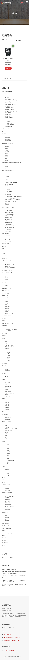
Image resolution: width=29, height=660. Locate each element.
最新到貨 (4, 535)
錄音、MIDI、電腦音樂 (10, 201)
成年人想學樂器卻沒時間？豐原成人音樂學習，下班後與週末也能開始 (14, 585)
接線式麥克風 (8, 139)
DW (3, 248)
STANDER (4, 318)
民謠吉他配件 (5, 290)
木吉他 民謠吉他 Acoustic (8, 207)
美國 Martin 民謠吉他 (10, 212)
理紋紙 (8, 453)
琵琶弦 (8, 359)
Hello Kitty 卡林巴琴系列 (11, 101)
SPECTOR (4, 282)
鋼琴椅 (6, 394)
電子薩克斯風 (8, 194)
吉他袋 (6, 369)
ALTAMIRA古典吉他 (7, 270)
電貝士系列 (7, 503)
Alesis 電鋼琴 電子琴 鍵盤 (11, 329)
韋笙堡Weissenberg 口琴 (11, 428)
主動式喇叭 (7, 305)
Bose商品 (4, 363)
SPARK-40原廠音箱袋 (10, 267)
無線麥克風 (7, 137)
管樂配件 (7, 445)
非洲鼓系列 (5, 258)
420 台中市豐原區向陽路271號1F (12, 637)
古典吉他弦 (7, 407)
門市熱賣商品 (5, 538)
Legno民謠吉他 (8, 229)
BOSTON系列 (5, 243)
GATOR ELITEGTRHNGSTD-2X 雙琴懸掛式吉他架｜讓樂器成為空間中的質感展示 (14, 572)
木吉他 (6, 276)
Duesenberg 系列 (6, 288)
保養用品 (9, 457)
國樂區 (3, 338)
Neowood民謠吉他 (9, 214)
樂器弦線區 (5, 398)
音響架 (6, 155)
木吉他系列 (7, 499)
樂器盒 (6, 148)
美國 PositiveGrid (6, 260)
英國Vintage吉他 (9, 216)
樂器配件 (4, 379)
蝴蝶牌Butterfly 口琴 (10, 430)
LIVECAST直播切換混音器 (11, 198)
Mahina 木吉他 (8, 219)
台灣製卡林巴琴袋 (9, 117)
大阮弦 (8, 355)
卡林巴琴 (4, 94)
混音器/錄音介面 (9, 313)
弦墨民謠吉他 (8, 231)
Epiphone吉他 (5, 233)
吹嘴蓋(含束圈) (10, 460)
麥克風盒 (7, 146)
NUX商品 (4, 333)
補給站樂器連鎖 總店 (10, 650)
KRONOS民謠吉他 (9, 227)
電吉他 (6, 278)
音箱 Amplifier (5, 523)
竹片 (8, 463)
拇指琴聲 (7, 97)
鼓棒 (6, 384)
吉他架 (6, 150)
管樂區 (3, 441)
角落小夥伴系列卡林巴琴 (11, 99)
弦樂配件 (7, 469)
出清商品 (4, 540)
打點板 (6, 389)
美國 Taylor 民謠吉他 (7, 91)
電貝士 (6, 279)
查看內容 (8, 68)
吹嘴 (8, 458)
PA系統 (7, 303)
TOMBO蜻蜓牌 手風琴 (7, 533)
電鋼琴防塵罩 (8, 386)
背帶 (6, 168)
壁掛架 (6, 166)
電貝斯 (6, 285)
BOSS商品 (4, 365)
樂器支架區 (5, 512)
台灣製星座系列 (8, 126)
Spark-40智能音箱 (9, 264)
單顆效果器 (7, 490)
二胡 (6, 343)
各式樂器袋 (7, 509)
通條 (8, 455)
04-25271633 (7, 634)
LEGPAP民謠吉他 (9, 210)
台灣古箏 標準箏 (9, 345)
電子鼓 (6, 186)
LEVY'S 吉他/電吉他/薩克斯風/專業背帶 (11, 162)
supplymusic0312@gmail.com (11, 640)
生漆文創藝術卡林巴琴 (10, 104)
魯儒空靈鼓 (5, 542)
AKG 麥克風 (8, 241)
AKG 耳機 (7, 239)
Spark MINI (8, 266)
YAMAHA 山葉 (5, 298)
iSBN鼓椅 (7, 396)
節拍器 (6, 376)
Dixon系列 (4, 246)
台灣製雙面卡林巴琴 (10, 109)
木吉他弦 (7, 402)
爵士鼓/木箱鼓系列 (9, 506)
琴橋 (8, 475)
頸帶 (8, 450)
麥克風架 (7, 152)
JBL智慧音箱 (5, 414)
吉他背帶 (7, 497)
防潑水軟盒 (9, 123)
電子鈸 (8, 189)
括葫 (6, 425)
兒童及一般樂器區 (6, 421)
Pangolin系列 (8, 102)
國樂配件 (7, 348)
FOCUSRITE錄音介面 (7, 323)
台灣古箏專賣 (5, 129)
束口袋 (8, 121)
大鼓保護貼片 (8, 391)
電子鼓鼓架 (9, 191)
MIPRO (4, 133)
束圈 (8, 448)
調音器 (3, 482)
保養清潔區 (5, 477)
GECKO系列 (8, 114)
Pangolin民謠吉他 (9, 224)
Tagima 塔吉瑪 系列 (7, 272)
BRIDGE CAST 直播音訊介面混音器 (13, 196)
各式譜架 (7, 517)
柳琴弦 (8, 357)
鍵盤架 (6, 157)
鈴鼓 (6, 439)
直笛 (6, 437)
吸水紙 (8, 452)
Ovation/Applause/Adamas (8, 173)
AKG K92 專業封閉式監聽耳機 (9, 569)
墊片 (8, 462)
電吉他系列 (7, 501)
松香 (8, 473)
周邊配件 (7, 204)
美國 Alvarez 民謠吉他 (10, 221)
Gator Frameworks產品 (7, 143)
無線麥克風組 (8, 140)
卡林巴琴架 (7, 116)
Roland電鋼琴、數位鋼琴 (11, 182)
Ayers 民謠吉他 (8, 222)
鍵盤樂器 (7, 310)
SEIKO (4, 373)
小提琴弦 (7, 409)
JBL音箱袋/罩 (8, 417)
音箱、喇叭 (7, 203)
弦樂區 (3, 466)
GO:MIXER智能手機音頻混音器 (12, 199)
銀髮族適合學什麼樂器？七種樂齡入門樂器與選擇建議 (14, 576)
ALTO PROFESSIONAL (8, 315)
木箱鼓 (3, 253)
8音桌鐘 (7, 427)
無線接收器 (7, 382)
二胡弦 (8, 360)
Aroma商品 (5, 256)
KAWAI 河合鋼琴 (6, 293)
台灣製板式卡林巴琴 (10, 107)
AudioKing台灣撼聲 (6, 528)
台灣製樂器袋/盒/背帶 (7, 492)
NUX (3, 251)
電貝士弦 (7, 405)
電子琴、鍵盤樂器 (9, 184)
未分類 (3, 545)
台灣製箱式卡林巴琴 (10, 106)
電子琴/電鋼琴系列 (9, 496)
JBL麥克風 (7, 419)
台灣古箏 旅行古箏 (9, 347)
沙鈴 (6, 433)
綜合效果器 (7, 370)
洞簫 (6, 341)
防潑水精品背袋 (10, 124)
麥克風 (3, 411)
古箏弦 (8, 352)
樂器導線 (7, 488)
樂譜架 (6, 153)
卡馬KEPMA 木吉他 (9, 226)
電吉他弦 (7, 404)
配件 (6, 158)
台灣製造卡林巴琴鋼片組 (11, 111)
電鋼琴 (6, 311)
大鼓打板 (9, 193)
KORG (3, 320)
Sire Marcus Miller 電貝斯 (8, 170)
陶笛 (6, 435)
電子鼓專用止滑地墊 (10, 393)
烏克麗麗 (4, 335)
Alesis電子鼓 (8, 330)
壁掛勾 (6, 160)
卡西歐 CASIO (5, 295)
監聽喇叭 (7, 308)
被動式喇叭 (7, 306)
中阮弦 (8, 353)
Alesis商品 (4, 325)
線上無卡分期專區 (6, 525)
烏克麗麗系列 (8, 504)
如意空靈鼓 (5, 131)
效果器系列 (7, 508)
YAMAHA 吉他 (8, 217)
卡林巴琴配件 (8, 112)
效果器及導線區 (6, 484)
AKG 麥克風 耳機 (6, 236)
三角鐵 (6, 432)
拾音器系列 (5, 530)
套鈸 (6, 388)
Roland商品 (5, 179)
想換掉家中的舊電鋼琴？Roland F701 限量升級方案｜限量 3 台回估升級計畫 (14, 581)
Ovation (7, 176)
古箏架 (6, 515)
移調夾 (3, 480)
